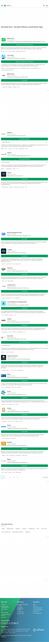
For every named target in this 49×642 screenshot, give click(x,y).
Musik (16, 148)
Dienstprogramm (21, 148)
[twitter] (10, 623)
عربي (2, 629)
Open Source (9, 263)
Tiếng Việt (11, 632)
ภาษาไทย (3, 632)
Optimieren (11, 187)
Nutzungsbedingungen (38, 607)
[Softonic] (7, 5)
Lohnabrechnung (5, 370)
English (10, 148)
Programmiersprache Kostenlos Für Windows (12, 68)
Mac (6, 148)
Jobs (2, 610)
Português (18, 630)
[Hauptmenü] (2, 5)
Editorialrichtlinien (4, 612)
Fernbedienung (18, 455)
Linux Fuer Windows (11, 51)
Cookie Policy (36, 611)
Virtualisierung (19, 331)
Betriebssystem (9, 168)
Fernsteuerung (12, 455)
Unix (3, 314)
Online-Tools (3, 617)
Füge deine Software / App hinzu (5, 615)
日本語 (2, 630)
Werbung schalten (21, 613)
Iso (9, 370)
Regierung (6, 314)
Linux (6, 51)
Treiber (7, 455)
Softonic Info (3, 604)
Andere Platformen (6, 142)
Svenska (26, 630)
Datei (26, 148)
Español (12, 629)
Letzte (44, 477)
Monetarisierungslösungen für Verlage (22, 605)
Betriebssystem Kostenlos (21, 51)
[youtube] (15, 623)
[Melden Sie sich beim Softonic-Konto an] (46, 5)
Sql (14, 404)
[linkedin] (12, 623)
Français (17, 629)
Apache (3, 404)
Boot (3, 472)
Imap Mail (9, 421)
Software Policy (20, 611)
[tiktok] (7, 623)
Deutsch (5, 629)
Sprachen (22, 187)
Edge (3, 280)
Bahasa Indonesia (22, 629)
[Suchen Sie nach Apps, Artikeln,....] (43, 5)
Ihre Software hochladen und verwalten (20, 608)
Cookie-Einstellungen (37, 613)
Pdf (15, 387)
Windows (2, 51)
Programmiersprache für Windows (7, 70)
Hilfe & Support (4, 609)
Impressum (35, 606)
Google (16, 263)
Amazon (17, 404)
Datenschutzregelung (37, 609)
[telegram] (17, 623)
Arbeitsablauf (17, 297)
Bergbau (3, 455)
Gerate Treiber (24, 455)
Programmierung (5, 187)
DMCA (34, 604)
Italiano (28, 629)
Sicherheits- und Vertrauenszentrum (5, 607)
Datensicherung (17, 187)
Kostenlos (4, 263)
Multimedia (13, 438)
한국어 (5, 630)
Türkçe (6, 632)
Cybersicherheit (8, 297)
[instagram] (5, 623)
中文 (14, 632)
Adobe (13, 387)
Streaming (10, 404)
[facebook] (2, 623)
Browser (15, 370)
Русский (22, 630)
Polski (14, 630)
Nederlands (9, 630)
